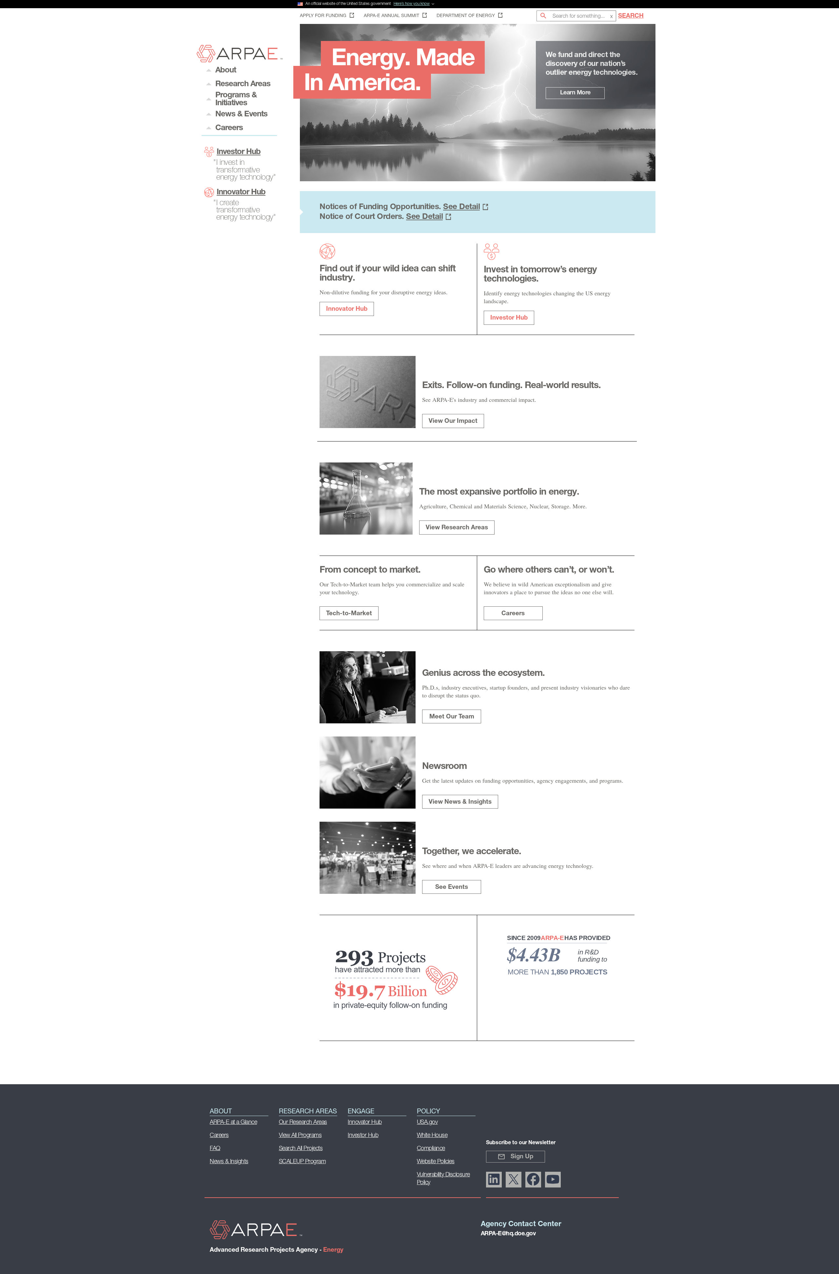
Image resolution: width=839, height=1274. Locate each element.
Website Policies (436, 1162)
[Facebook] (533, 1179)
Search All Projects (301, 1149)
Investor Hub (239, 152)
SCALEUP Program (302, 1162)
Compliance (431, 1149)
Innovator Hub (241, 192)
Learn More (575, 93)
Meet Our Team (451, 717)
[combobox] (583, 15)
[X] (513, 1179)
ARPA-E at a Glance (233, 1123)
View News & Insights (460, 802)
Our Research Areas (303, 1123)
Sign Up (522, 1157)
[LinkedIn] (494, 1179)
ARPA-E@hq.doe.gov (508, 1234)
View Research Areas (457, 528)
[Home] (240, 60)
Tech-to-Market (349, 614)
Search (631, 16)
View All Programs (300, 1136)
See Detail (461, 207)
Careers (513, 614)
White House (432, 1136)
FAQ (215, 1149)
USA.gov (427, 1123)
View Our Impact (453, 421)
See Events (451, 887)
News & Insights (229, 1162)
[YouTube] (553, 1179)
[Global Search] (543, 15)
